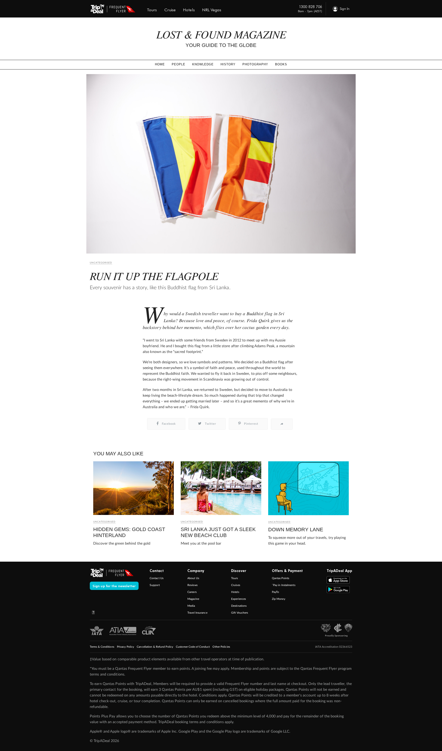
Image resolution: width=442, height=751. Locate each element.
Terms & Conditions (102, 646)
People (178, 64)
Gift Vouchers (239, 612)
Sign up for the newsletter (114, 586)
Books (281, 64)
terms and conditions (107, 674)
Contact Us (156, 578)
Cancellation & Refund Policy (155, 646)
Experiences (238, 599)
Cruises (235, 585)
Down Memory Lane (295, 529)
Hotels (235, 592)
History (228, 64)
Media (191, 605)
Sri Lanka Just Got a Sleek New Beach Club (218, 532)
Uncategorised (101, 263)
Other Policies (221, 646)
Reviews (192, 585)
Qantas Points (280, 578)
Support (155, 585)
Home (160, 64)
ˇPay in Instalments (283, 585)
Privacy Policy (125, 646)
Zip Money (278, 599)
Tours (234, 578)
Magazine (193, 599)
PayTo (275, 592)
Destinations (239, 605)
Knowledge (203, 64)
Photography (255, 64)
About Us (193, 578)
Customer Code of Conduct (193, 646)
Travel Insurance (197, 612)
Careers (192, 592)
